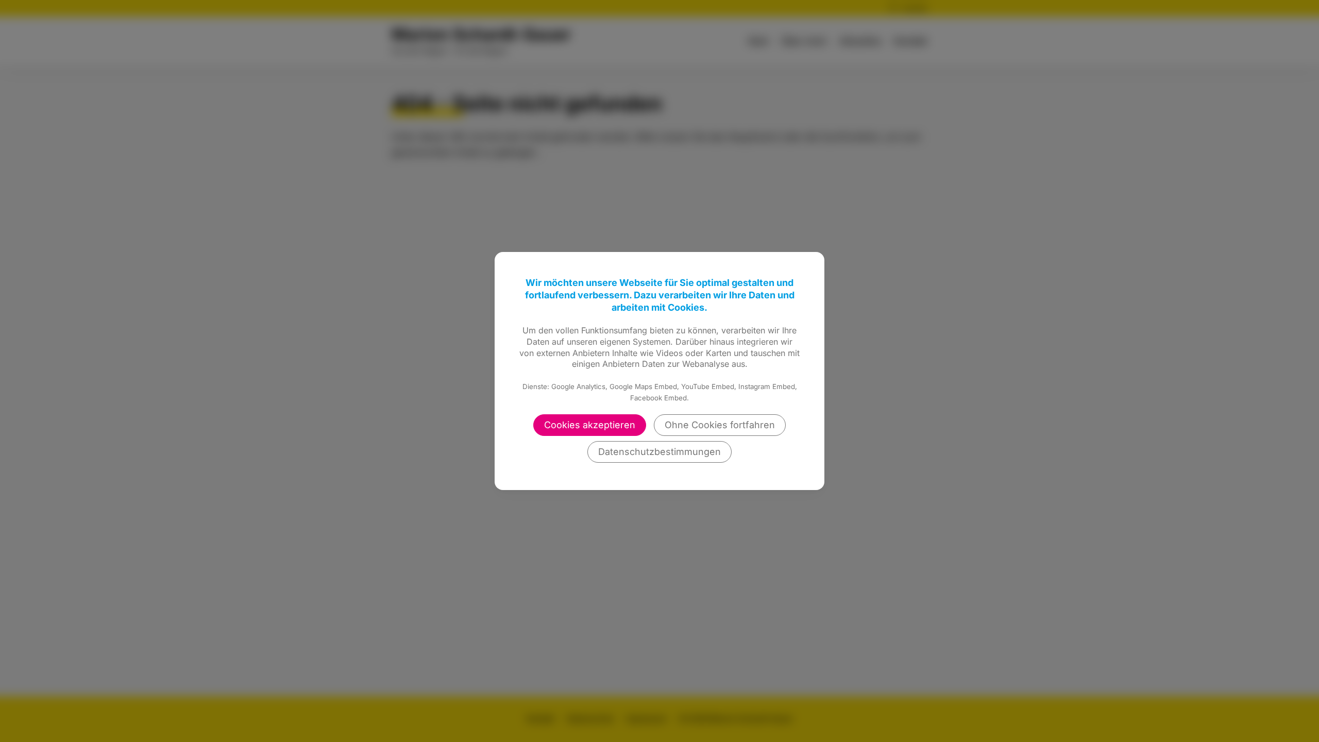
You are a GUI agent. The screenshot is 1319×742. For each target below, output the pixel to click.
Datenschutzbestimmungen (659, 451)
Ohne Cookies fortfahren (720, 424)
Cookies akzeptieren (589, 424)
